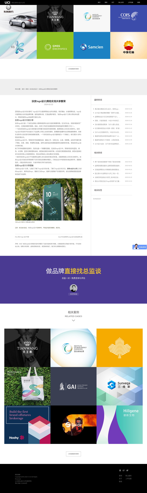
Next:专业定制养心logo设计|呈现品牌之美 (70, 237)
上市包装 (130, 2)
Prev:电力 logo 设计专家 (22, 237)
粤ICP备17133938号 (21, 483)
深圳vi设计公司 (72, 168)
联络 (138, 2)
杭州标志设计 (34, 89)
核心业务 (121, 2)
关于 (113, 2)
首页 (99, 2)
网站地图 (17, 474)
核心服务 (128, 476)
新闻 (27, 89)
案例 (106, 2)
